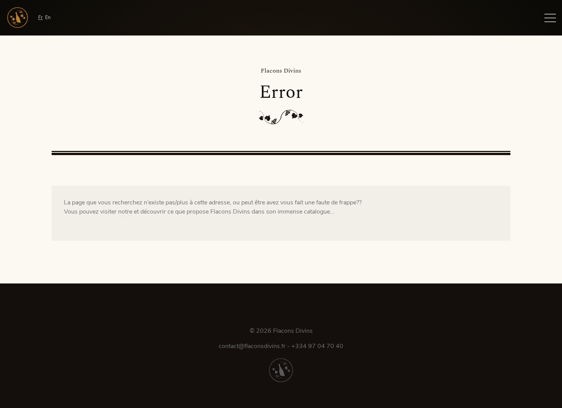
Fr (40, 17)
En (47, 17)
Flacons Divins (293, 331)
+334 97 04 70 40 (317, 346)
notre (125, 211)
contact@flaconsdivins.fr (252, 346)
